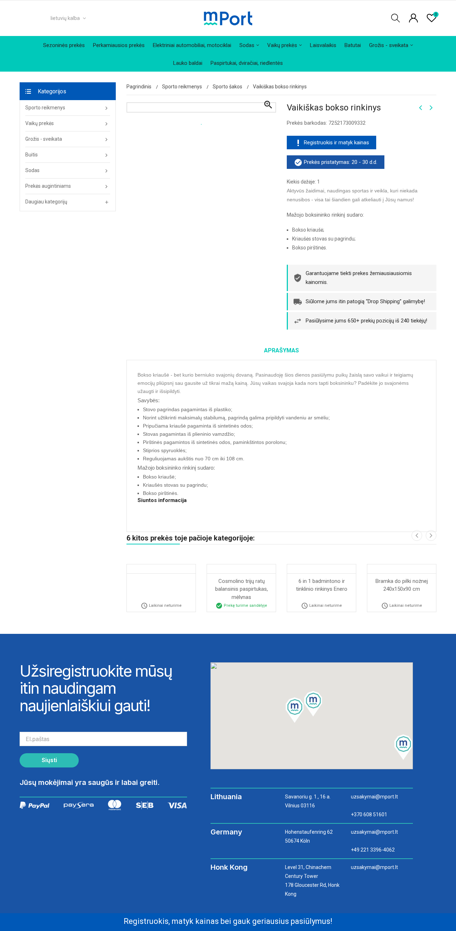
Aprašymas (281, 350)
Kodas (146, 513)
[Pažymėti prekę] (180, 568)
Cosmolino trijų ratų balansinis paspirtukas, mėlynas (242, 588)
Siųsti (49, 760)
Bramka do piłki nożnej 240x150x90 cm (402, 585)
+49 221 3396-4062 (373, 850)
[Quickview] (161, 568)
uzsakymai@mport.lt (374, 797)
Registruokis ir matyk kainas (336, 142)
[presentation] (416, 535)
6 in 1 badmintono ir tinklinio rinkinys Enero (321, 585)
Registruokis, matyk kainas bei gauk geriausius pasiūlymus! (228, 921)
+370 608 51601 (369, 814)
